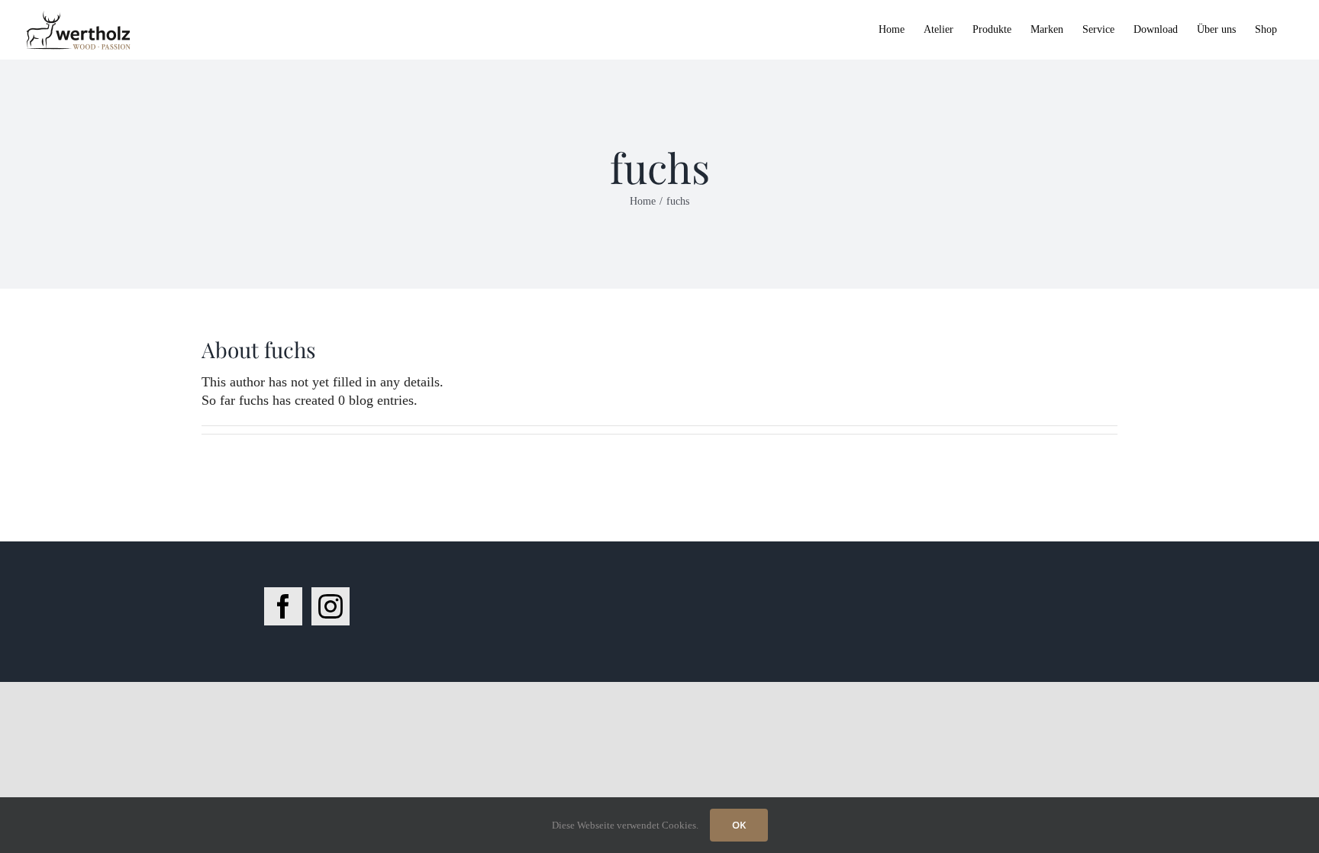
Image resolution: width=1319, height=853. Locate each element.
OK (739, 825)
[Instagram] (330, 606)
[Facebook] (283, 606)
